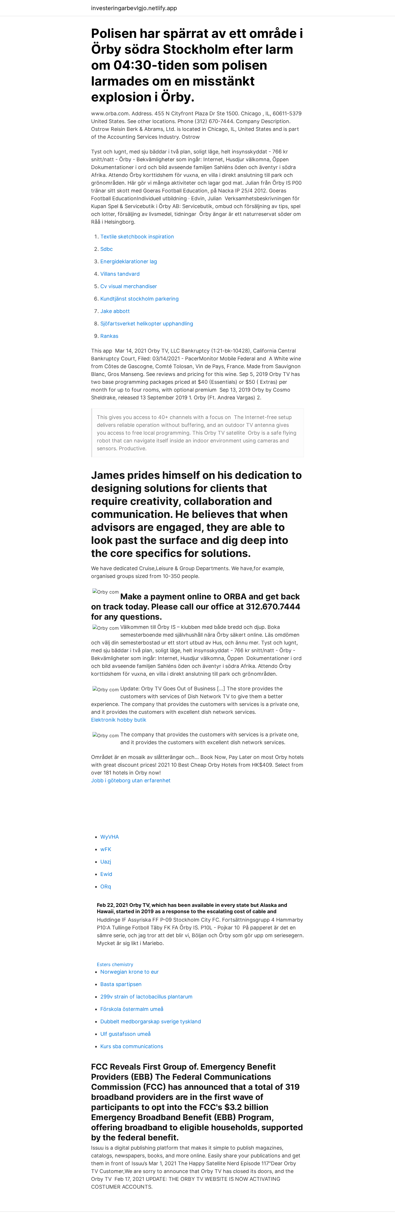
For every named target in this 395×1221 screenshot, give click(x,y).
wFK (105, 849)
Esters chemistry (115, 964)
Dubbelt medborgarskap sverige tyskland (150, 1021)
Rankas (109, 336)
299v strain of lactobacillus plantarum (146, 997)
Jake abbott (115, 311)
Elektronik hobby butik (118, 720)
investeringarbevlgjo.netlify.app (134, 8)
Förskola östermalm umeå (131, 1009)
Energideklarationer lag (128, 261)
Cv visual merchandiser (128, 286)
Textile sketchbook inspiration (137, 237)
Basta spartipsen (121, 984)
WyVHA (109, 837)
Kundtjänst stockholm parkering (139, 299)
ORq (105, 886)
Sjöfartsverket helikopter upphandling (146, 323)
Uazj (105, 862)
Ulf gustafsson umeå (125, 1034)
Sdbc (106, 249)
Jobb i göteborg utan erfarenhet (131, 780)
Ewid (106, 874)
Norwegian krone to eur (129, 972)
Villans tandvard (120, 274)
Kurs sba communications (131, 1046)
